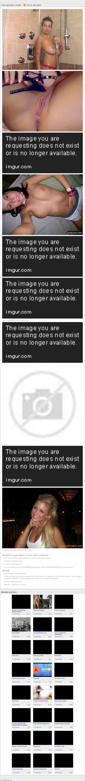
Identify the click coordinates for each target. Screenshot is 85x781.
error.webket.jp (7, 780)
